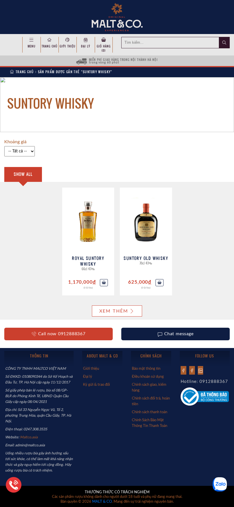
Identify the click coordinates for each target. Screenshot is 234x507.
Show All (23, 174)
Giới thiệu (67, 46)
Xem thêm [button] (113, 311)
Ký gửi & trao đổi (96, 384)
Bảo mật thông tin (146, 368)
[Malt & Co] (116, 16)
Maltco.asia (29, 437)
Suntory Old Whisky (146, 258)
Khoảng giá (15, 142)
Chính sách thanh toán (149, 412)
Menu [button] (31, 46)
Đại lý (85, 46)
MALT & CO (102, 502)
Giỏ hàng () (104, 48)
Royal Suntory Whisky (88, 261)
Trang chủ (49, 46)
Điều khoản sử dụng (148, 376)
